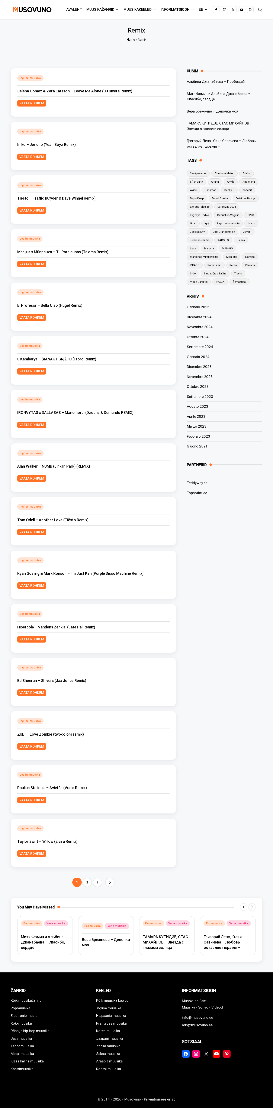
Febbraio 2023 (198, 436)
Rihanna (250, 265)
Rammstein (214, 265)
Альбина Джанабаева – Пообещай (216, 81)
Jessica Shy (197, 231)
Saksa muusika (108, 1054)
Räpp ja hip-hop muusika (30, 1031)
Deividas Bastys (246, 198)
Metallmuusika (22, 1054)
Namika (250, 256)
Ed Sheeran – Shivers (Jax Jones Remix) (51, 680)
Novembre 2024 (200, 327)
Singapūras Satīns (215, 273)
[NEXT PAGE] (110, 882)
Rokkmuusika (21, 1023)
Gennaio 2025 (198, 307)
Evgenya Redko (199, 215)
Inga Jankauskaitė (228, 223)
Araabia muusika (109, 1061)
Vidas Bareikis (199, 281)
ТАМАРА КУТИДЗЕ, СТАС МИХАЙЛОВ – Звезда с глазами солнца (219, 126)
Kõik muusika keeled (112, 1000)
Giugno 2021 (197, 446)
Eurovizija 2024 (227, 206)
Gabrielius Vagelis (228, 215)
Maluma (209, 248)
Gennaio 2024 (198, 357)
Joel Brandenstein (224, 231)
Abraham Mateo (224, 173)
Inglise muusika (30, 78)
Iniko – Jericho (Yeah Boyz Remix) (46, 144)
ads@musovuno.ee (197, 1025)
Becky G (229, 190)
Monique (231, 256)
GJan (193, 223)
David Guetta (220, 198)
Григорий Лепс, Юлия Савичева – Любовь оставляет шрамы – (221, 143)
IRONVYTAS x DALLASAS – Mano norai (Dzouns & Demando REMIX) (75, 412)
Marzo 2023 (196, 426)
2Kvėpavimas (198, 173)
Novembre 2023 (200, 377)
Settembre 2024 (200, 347)
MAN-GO (227, 248)
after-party (196, 181)
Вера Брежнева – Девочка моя (212, 111)
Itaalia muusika (108, 1046)
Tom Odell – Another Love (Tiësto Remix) (53, 520)
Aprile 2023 (196, 416)
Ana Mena (249, 181)
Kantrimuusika (22, 1069)
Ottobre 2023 (198, 386)
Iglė (207, 223)
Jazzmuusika (21, 1038)
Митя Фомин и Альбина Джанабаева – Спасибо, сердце (219, 96)
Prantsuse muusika (111, 1023)
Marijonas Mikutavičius (204, 256)
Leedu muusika (30, 238)
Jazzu (251, 223)
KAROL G (223, 240)
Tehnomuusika (22, 1046)
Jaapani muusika (109, 1038)
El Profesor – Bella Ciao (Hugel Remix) (49, 305)
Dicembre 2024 (199, 317)
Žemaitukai (239, 281)
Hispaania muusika (111, 1015)
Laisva (241, 240)
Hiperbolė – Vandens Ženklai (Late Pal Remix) (56, 627)
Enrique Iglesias (199, 206)
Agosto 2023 (197, 406)
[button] (110, 882)
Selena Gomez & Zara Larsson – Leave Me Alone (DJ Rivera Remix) (74, 91)
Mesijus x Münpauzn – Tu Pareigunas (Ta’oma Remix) (62, 252)
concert (247, 190)
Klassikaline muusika (27, 1061)
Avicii (193, 190)
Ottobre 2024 (198, 337)
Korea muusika (108, 1031)
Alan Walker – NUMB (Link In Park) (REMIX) (53, 466)
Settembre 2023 (200, 396)
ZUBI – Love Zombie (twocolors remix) (50, 734)
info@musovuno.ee (197, 1017)
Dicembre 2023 (199, 366)
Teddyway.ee (197, 483)
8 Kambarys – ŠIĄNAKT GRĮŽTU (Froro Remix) (56, 359)
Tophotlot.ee (197, 492)
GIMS (250, 215)
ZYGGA (220, 281)
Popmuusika (31, 923)
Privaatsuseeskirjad (160, 1099)
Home (131, 39)
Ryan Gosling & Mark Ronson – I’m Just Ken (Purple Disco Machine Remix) (80, 573)
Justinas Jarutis (199, 240)
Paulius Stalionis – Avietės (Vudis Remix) (52, 787)
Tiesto (238, 273)
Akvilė (230, 181)
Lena (193, 248)
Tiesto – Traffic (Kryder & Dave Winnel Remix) (56, 198)
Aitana (215, 181)
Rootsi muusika (108, 1069)
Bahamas (210, 190)
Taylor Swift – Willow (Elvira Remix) (47, 841)
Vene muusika (55, 923)
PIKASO (194, 265)
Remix (233, 265)
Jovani (247, 231)
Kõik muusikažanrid (26, 1000)
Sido (193, 273)
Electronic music (24, 1015)
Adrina (247, 173)
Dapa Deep (197, 198)
